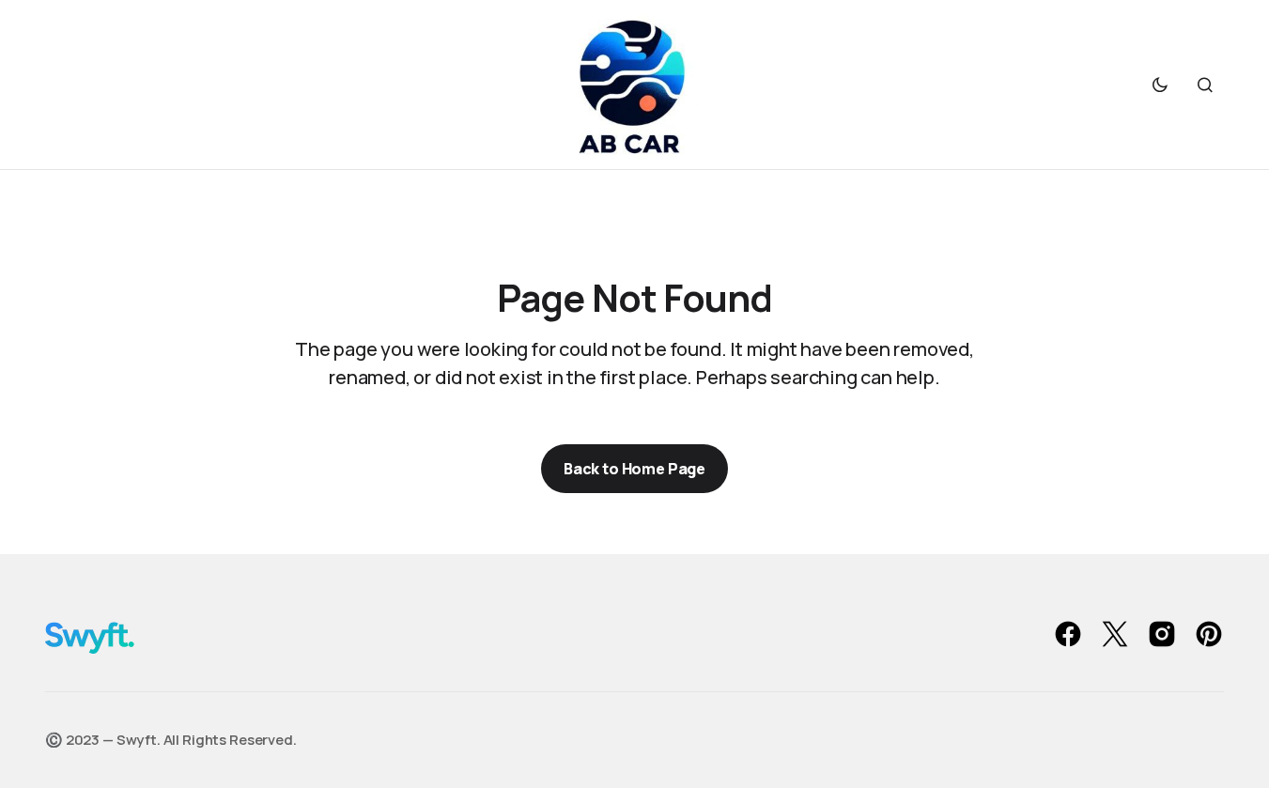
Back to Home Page (634, 468)
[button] (1160, 84)
